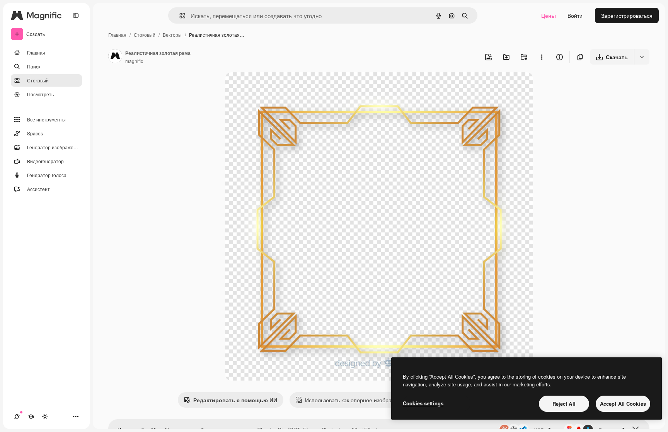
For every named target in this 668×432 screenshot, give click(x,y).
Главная (117, 34)
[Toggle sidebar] (76, 15)
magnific (134, 61)
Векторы (172, 34)
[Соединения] (17, 416)
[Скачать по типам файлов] (641, 57)
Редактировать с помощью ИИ (235, 400)
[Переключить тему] (45, 416)
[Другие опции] (541, 57)
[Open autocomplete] (179, 16)
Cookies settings (423, 403)
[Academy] (31, 416)
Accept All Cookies (623, 403)
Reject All (564, 403)
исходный (277, 87)
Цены (548, 15)
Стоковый (144, 34)
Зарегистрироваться (627, 15)
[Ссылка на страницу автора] (115, 57)
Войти (575, 15)
